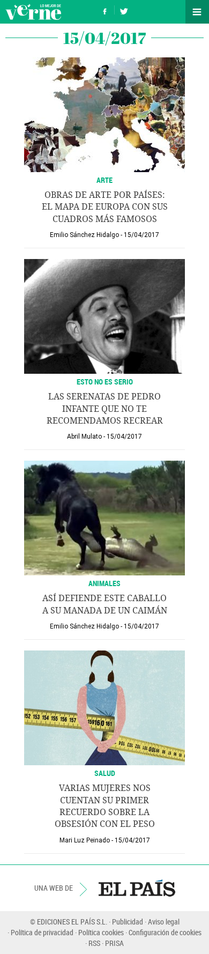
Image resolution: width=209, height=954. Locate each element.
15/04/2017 (141, 235)
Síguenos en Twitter (124, 9)
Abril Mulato (84, 436)
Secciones (197, 12)
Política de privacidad (42, 932)
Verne (33, 11)
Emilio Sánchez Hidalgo (84, 235)
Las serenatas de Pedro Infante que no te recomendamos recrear (105, 408)
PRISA (114, 943)
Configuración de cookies (165, 932)
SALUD (104, 773)
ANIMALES (104, 583)
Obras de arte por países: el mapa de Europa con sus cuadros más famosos (105, 207)
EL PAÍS (137, 888)
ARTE (104, 180)
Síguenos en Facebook (105, 9)
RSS (94, 943)
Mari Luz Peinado (84, 840)
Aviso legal (164, 921)
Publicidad (127, 921)
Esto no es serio (105, 381)
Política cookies (101, 932)
